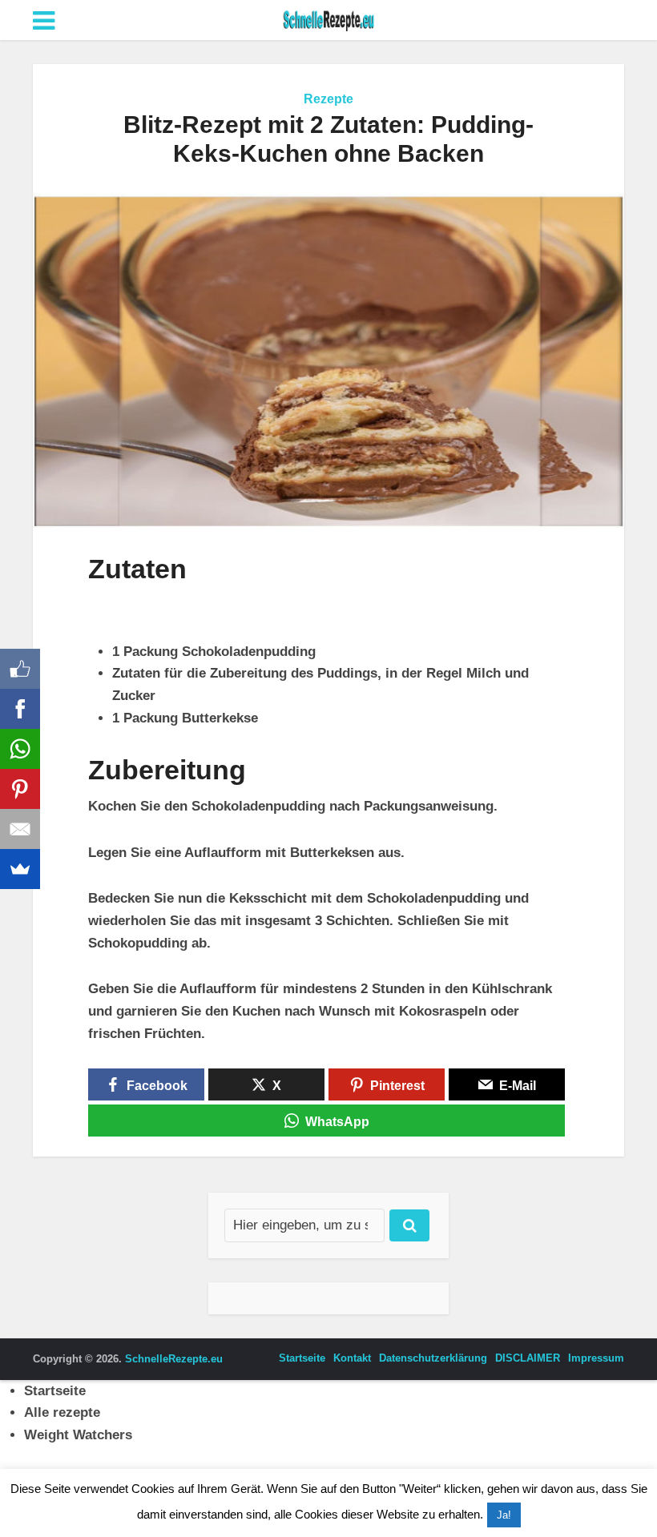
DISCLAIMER (527, 1358)
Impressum (596, 1358)
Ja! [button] (504, 1515)
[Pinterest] (20, 789)
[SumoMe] (20, 869)
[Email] (20, 829)
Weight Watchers (78, 1434)
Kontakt (352, 1358)
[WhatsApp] (20, 749)
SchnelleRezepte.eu (174, 1359)
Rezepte (328, 99)
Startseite (302, 1358)
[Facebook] (20, 709)
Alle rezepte (62, 1412)
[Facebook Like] (20, 669)
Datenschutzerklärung (433, 1358)
